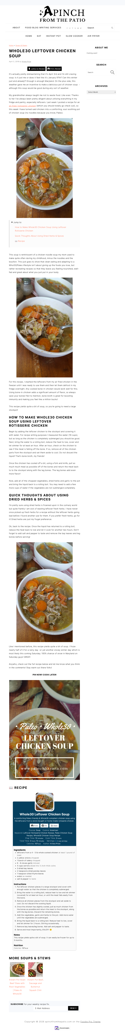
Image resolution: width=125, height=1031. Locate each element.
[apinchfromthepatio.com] (62, 21)
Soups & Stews (21, 45)
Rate (55, 826)
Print (35, 826)
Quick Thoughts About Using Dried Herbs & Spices (39, 236)
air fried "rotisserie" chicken (22, 106)
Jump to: (17, 222)
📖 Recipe (20, 241)
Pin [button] (45, 826)
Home (11, 45)
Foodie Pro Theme (90, 1021)
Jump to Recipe (38, 69)
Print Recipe (55, 69)
